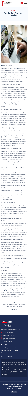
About (16, 350)
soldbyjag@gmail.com (8, 335)
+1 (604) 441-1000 (8, 332)
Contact (3, 353)
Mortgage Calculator (6, 350)
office (17, 388)
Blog (16, 348)
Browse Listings (5, 348)
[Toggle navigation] (25, 3)
